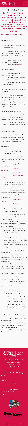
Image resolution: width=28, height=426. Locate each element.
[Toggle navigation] (25, 3)
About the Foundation (8, 392)
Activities (4, 380)
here (20, 64)
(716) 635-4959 (14, 367)
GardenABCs (17, 173)
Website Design (13, 424)
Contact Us (14, 370)
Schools (3, 378)
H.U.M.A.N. (16, 204)
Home (3, 375)
